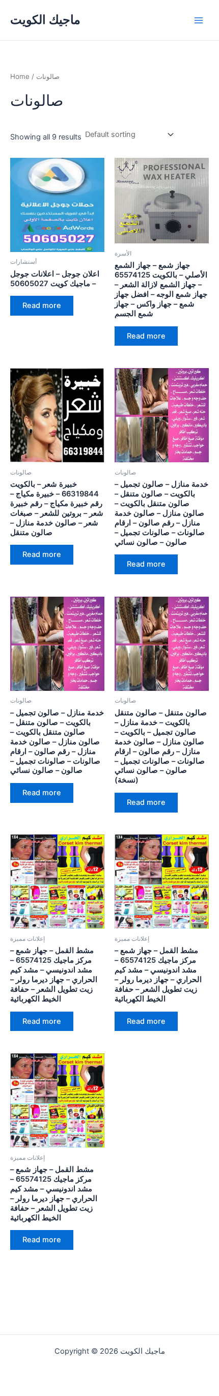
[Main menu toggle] (198, 20)
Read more (41, 305)
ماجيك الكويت (45, 19)
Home (20, 76)
